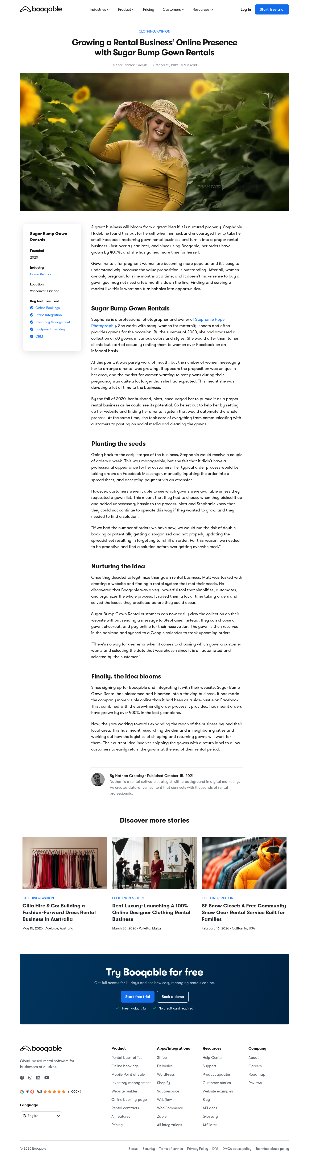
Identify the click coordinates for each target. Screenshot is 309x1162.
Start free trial (272, 9)
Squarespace (168, 1091)
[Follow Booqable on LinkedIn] (38, 1078)
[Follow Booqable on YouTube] (46, 1078)
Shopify (163, 1083)
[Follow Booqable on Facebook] (22, 1078)
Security (149, 1149)
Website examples (218, 1091)
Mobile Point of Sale (128, 1074)
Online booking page (129, 1100)
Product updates (217, 1074)
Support (209, 1066)
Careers (255, 1066)
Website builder (124, 1091)
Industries (98, 9)
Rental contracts (125, 1108)
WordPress (166, 1074)
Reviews (255, 1083)
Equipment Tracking (50, 329)
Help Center (213, 1058)
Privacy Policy (197, 1149)
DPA (215, 1149)
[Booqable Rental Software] (41, 9)
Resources (201, 9)
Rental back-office (126, 1058)
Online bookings (125, 1066)
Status (133, 1149)
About (253, 1058)
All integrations (169, 1125)
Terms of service (171, 1149)
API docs (210, 1108)
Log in (246, 9)
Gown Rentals (40, 274)
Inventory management (131, 1083)
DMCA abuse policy (236, 1149)
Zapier (162, 1116)
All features (120, 1116)
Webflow (164, 1100)
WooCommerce (170, 1108)
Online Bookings (48, 308)
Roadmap (256, 1074)
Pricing (148, 9)
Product (125, 9)
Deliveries (165, 1066)
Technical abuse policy (272, 1149)
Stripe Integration (49, 315)
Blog (206, 1100)
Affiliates (210, 1125)
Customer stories (217, 1083)
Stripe (162, 1058)
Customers (172, 9)
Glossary (210, 1116)
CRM (39, 336)
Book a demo (173, 997)
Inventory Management (53, 322)
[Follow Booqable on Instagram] (30, 1078)
